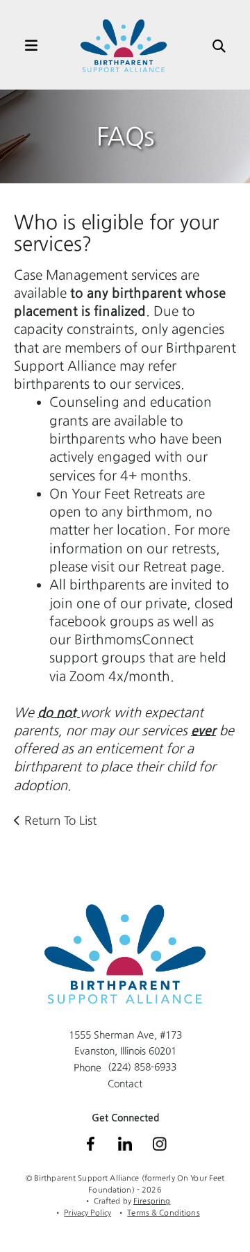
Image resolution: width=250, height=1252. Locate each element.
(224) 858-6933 (142, 1066)
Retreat (165, 566)
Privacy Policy (87, 1212)
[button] (24, 46)
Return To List (60, 820)
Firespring (151, 1200)
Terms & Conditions (163, 1212)
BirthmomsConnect (134, 639)
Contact (125, 1083)
